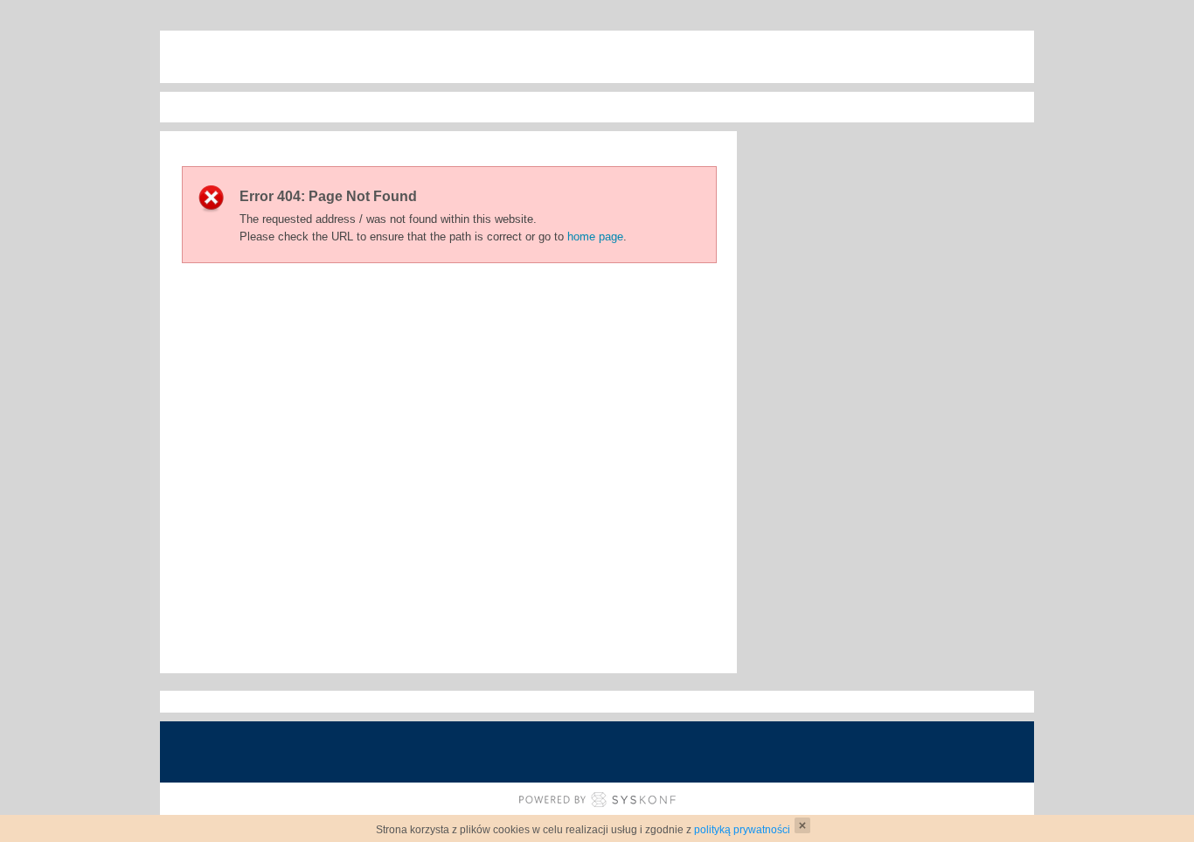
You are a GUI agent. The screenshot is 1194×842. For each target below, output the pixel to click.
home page (595, 236)
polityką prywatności (742, 830)
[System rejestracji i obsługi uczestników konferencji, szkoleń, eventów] (597, 799)
